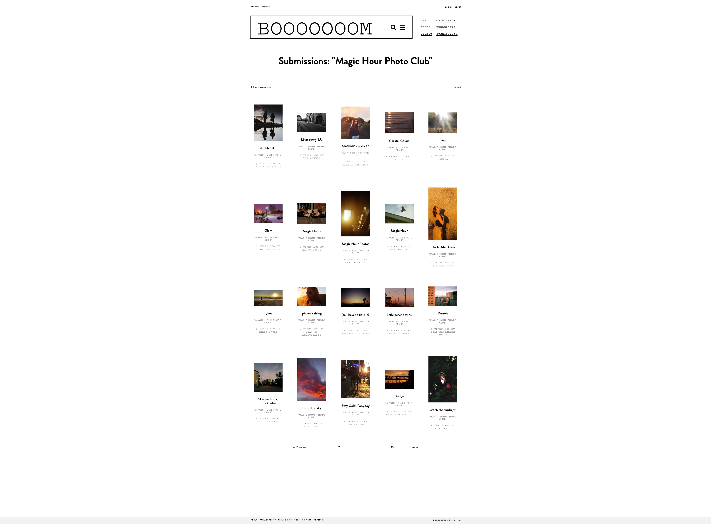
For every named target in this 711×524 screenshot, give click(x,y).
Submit (457, 7)
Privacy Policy (268, 520)
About (254, 520)
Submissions (447, 33)
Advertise (319, 520)
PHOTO (425, 27)
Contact (306, 520)
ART (423, 20)
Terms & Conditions (289, 520)
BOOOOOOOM (314, 27)
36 (392, 447)
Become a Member (260, 7)
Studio (426, 33)
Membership (446, 27)
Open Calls (446, 20)
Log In (448, 7)
